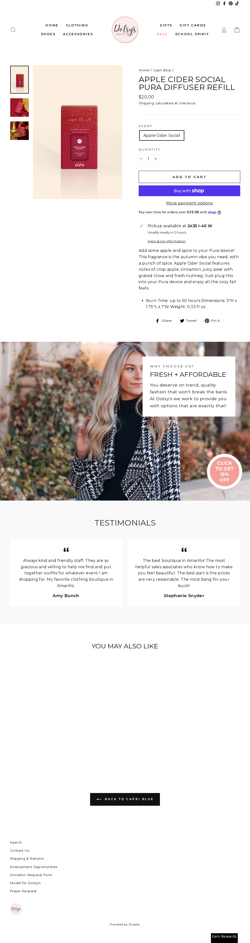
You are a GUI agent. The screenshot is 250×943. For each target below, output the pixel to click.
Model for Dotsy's (25, 883)
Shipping (146, 103)
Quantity (150, 149)
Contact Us (19, 850)
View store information (167, 241)
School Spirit (192, 34)
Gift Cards (193, 25)
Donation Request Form (31, 875)
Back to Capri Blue (128, 799)
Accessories (78, 34)
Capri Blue (162, 70)
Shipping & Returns (27, 858)
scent (146, 126)
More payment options (189, 203)
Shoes (48, 34)
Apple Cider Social (161, 135)
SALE (162, 34)
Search (16, 842)
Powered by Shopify (125, 924)
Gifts (166, 25)
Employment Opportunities (33, 867)
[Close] (210, 454)
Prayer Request (23, 891)
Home (51, 25)
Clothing (77, 25)
